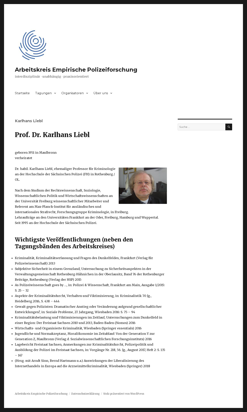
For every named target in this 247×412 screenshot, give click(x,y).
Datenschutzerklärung (85, 393)
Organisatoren (72, 93)
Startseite (22, 93)
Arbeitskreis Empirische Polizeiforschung (76, 69)
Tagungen (43, 93)
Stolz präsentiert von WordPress (123, 393)
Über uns (100, 93)
